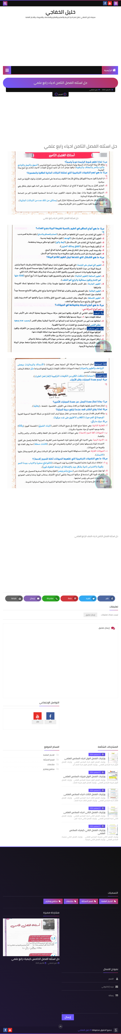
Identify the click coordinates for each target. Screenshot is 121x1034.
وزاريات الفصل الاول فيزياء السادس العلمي (84, 776)
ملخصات (51, 764)
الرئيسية (108, 70)
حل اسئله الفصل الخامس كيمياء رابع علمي (35, 958)
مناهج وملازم (49, 769)
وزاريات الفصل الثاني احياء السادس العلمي (84, 812)
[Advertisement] (60, 42)
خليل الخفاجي (60, 12)
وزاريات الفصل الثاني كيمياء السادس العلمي (87, 831)
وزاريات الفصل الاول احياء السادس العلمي (84, 758)
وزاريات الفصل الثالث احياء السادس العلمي (84, 794)
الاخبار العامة (49, 755)
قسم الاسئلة (49, 760)
